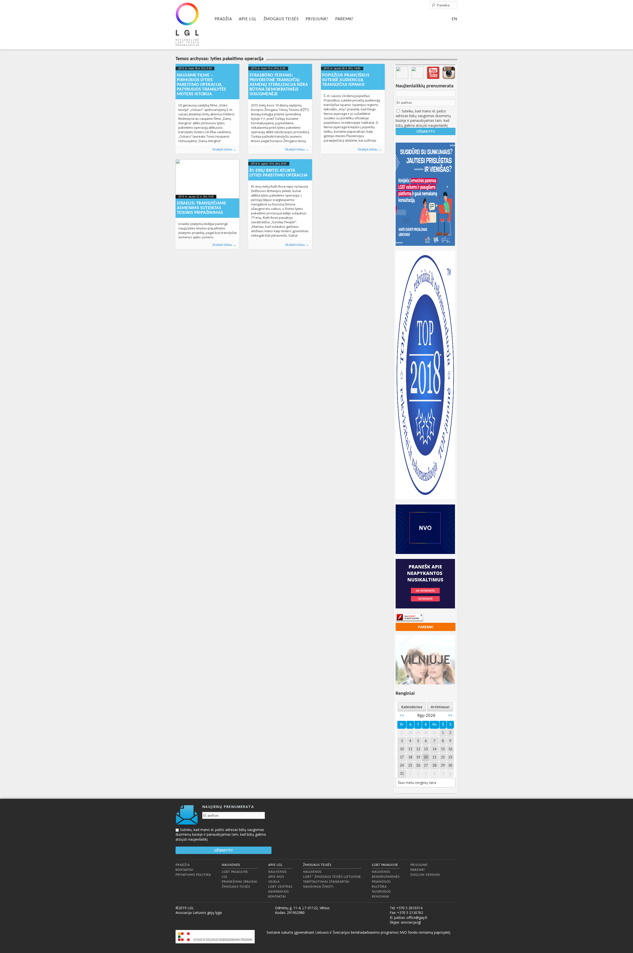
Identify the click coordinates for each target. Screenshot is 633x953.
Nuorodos (381, 892)
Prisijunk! (317, 19)
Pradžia (223, 19)
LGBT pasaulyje (235, 872)
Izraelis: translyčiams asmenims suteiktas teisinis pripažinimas (201, 208)
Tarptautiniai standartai (326, 882)
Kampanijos (278, 892)
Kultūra (379, 887)
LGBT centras (280, 887)
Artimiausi (440, 706)
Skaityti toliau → (224, 149)
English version (425, 875)
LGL (225, 877)
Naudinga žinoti (318, 887)
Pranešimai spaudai (239, 882)
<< (402, 715)
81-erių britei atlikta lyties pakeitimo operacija (278, 173)
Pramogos (381, 882)
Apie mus (276, 877)
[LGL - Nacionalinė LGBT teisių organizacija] (187, 24)
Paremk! (344, 19)
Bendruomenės (386, 877)
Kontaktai (184, 870)
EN (454, 19)
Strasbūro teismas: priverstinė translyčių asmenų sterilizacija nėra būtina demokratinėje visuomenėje (278, 85)
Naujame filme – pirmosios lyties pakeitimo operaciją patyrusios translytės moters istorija (201, 85)
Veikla (274, 882)
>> (450, 715)
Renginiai (380, 897)
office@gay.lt (417, 917)
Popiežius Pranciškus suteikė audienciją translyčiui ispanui (345, 80)
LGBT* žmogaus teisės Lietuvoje (332, 877)
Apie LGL (248, 19)
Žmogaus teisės (281, 19)
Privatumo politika (193, 875)
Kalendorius (411, 706)
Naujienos (231, 865)
